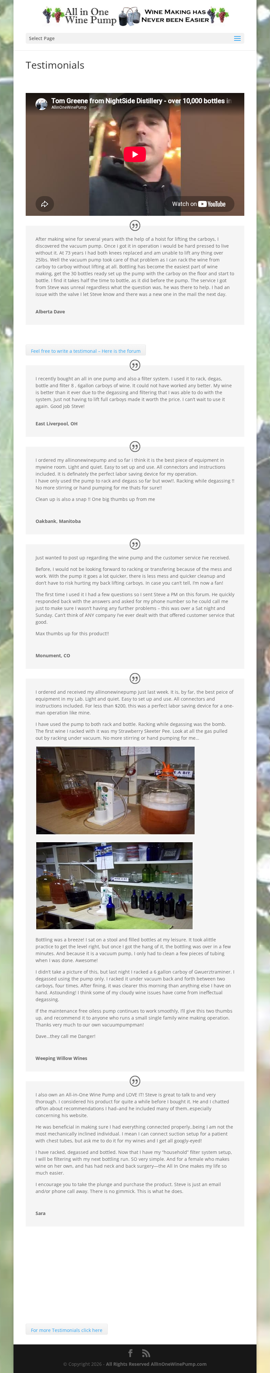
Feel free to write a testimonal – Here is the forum (86, 351)
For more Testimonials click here (66, 1330)
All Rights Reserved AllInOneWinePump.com (156, 1364)
